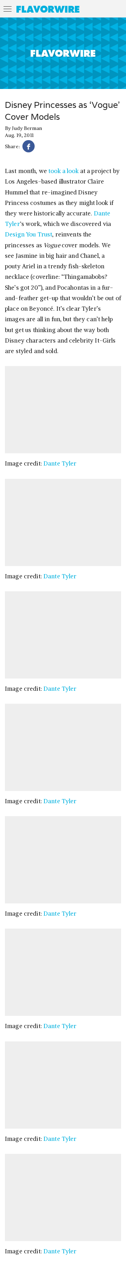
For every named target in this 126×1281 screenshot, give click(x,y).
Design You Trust (28, 234)
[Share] (28, 147)
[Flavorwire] (47, 9)
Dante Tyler (60, 463)
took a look (63, 171)
